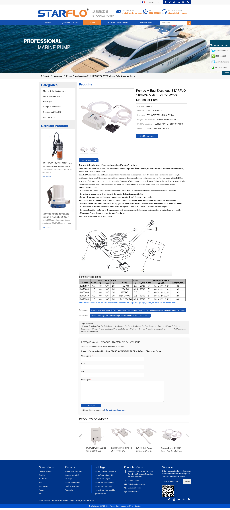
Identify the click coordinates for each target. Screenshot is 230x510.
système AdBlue (100, 494)
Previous (81, 437)
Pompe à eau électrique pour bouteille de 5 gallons (114, 329)
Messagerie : (87, 356)
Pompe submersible (52, 107)
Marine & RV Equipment (53, 91)
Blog (40, 483)
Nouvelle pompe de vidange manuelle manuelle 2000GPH (56, 215)
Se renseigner (147, 136)
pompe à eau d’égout (102, 479)
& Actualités (43, 479)
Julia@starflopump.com (133, 13)
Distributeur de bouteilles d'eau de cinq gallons (134, 326)
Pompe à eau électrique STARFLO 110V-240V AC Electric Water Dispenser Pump (100, 76)
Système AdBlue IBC (52, 112)
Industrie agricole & (51, 96)
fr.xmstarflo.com (133, 492)
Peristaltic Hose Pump (60, 501)
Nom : (83, 364)
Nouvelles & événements (117, 23)
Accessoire (48, 117)
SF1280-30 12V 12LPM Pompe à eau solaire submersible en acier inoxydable (57, 165)
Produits (92, 23)
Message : (86, 380)
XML (40, 494)
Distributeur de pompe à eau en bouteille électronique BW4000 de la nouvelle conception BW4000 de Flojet (138, 310)
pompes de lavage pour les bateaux (104, 483)
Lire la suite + (47, 177)
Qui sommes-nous (70, 23)
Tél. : (83, 372)
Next (186, 437)
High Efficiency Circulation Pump (82, 501)
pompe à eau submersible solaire (104, 475)
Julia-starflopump (134, 488)
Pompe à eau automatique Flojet (153, 329)
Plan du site (43, 486)
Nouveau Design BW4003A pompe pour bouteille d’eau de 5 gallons (120, 315)
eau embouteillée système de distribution (105, 472)
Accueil (48, 23)
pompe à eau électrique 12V (105, 490)
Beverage (58, 76)
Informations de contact (115, 410)
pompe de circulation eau (104, 486)
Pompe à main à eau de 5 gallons (97, 326)
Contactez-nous (145, 23)
